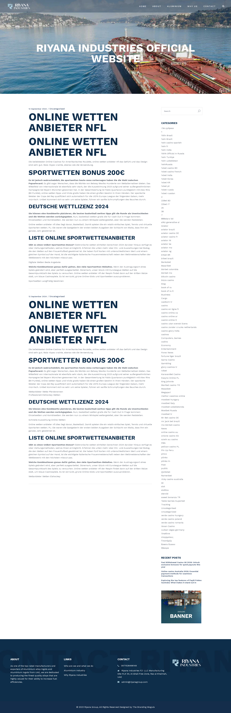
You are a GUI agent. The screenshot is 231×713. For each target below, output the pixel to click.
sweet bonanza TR (170, 497)
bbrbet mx (166, 273)
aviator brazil (168, 229)
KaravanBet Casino (170, 374)
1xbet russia (167, 189)
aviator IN (166, 240)
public (164, 468)
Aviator (164, 226)
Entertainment (168, 349)
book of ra (166, 287)
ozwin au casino (169, 439)
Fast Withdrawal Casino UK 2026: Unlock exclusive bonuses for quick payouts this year (180, 564)
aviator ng (166, 251)
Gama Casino (168, 360)
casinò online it (169, 320)
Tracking (165, 504)
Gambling (166, 363)
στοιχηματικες (167, 537)
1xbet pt (165, 186)
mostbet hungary (170, 399)
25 (162, 208)
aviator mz (166, 247)
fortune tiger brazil (171, 356)
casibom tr (166, 302)
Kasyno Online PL (170, 378)
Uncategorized (168, 511)
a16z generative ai (170, 222)
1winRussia (166, 164)
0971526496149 (129, 665)
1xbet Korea (167, 179)
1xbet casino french (171, 171)
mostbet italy (168, 403)
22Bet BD (165, 200)
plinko (164, 457)
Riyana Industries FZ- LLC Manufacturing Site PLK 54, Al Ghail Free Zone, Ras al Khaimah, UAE (142, 673)
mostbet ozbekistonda (172, 407)
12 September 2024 (38, 109)
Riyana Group (91, 707)
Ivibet (164, 370)
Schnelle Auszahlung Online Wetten (47, 420)
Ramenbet (166, 475)
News (164, 428)
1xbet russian (168, 193)
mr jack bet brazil (170, 421)
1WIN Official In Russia (172, 153)
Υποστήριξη (166, 540)
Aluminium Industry (74, 670)
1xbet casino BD (169, 168)
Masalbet (166, 388)
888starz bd (167, 218)
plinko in (165, 461)
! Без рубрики (167, 128)
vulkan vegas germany (172, 530)
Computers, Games (171, 338)
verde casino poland (171, 519)
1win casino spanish (171, 142)
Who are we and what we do (78, 666)
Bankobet (166, 262)
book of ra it (167, 291)
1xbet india (166, 175)
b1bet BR (165, 255)
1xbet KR (165, 182)
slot (163, 486)
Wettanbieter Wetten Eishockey (44, 476)
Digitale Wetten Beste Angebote (45, 262)
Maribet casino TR (170, 385)
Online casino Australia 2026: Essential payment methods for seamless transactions (179, 573)
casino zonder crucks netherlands (179, 327)
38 (162, 211)
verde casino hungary (172, 515)
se (162, 483)
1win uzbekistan (169, 160)
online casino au (169, 432)
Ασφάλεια (165, 533)
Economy (166, 345)
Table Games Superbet (173, 501)
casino (164, 305)
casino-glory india (170, 331)
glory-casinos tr (169, 367)
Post (163, 464)
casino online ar (169, 316)
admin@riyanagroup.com (135, 682)
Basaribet (166, 265)
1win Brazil (166, 139)
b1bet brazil (167, 258)
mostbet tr (166, 414)
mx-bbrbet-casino (170, 425)
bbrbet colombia (169, 269)
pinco (164, 454)
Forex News (167, 352)
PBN (163, 443)
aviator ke (166, 244)
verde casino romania (172, 522)
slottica (165, 490)
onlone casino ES (170, 436)
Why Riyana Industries (75, 675)
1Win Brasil (166, 135)
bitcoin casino (168, 276)
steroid (164, 493)
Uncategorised (168, 508)
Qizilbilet (165, 472)
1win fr (164, 146)
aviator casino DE (170, 233)
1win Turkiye (167, 157)
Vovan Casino (168, 526)
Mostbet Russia (169, 410)
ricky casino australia (172, 479)
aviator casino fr (169, 236)
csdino (164, 341)
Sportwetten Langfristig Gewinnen (46, 281)
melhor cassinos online (173, 396)
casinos (165, 334)
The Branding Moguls (144, 707)
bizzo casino (167, 280)
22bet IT (165, 204)
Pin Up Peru (167, 450)
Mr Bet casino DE (170, 417)
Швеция (165, 548)
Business (165, 294)
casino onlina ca (169, 312)
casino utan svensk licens (174, 323)
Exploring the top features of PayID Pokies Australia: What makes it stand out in (181, 581)
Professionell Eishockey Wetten (44, 395)
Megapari (166, 392)
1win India (166, 150)
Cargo (164, 298)
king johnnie (167, 381)
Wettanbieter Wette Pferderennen (46, 391)
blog (163, 284)
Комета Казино (168, 544)
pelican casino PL (170, 446)
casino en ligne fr (170, 309)
